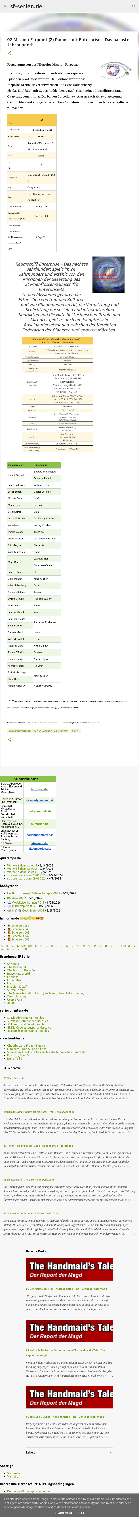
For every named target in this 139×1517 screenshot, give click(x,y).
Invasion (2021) (17, 986)
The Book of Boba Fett (22, 970)
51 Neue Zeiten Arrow (16, 1078)
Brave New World (18, 973)
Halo (10, 983)
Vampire (12, 1476)
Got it (81, 1513)
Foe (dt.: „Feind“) (18, 1055)
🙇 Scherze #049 (18, 929)
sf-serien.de (26, 6)
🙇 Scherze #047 (18, 936)
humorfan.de (40, 823)
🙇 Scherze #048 (18, 932)
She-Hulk (13, 963)
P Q (98, 945)
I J (60, 945)
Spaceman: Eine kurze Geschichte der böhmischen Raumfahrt (47, 1052)
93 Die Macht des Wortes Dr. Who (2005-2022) (30, 1213)
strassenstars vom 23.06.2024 (27, 875)
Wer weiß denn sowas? (22, 865)
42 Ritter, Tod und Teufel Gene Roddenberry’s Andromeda (38, 1145)
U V (132, 945)
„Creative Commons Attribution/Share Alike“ (49, 723)
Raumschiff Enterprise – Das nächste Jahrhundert (38, 731)
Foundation (14, 980)
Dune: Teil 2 (14, 1058)
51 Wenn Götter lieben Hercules (27, 1021)
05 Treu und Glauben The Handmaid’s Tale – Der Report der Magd (65, 1416)
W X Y (8, 949)
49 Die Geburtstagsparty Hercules (29, 1027)
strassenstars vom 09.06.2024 (27, 878)
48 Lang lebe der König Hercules (28, 1030)
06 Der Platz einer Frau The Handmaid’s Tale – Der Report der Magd (66, 1288)
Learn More (64, 1513)
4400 (10, 1003)
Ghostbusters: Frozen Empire (26, 1045)
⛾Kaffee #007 (16, 898)
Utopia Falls (15, 999)
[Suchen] (47, 6)
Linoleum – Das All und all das (27, 1048)
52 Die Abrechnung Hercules (25, 1017)
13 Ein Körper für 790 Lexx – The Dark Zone (28, 1179)
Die (30, 945)
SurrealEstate (16, 989)
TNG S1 (75, 731)
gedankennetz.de (40, 811)
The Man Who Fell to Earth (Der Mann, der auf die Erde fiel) (45, 993)
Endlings (12, 976)
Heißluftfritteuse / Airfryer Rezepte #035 (33, 893)
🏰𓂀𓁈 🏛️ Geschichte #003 (25, 910)
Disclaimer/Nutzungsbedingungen (29, 1491)
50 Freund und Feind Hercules (26, 1024)
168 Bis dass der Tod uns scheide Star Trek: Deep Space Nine (38, 1112)
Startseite (13, 1473)
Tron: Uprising (16, 996)
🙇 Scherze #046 (18, 939)
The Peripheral (16, 967)
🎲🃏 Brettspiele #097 (22, 906)
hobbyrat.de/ (39, 789)
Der (23, 945)
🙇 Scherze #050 (18, 925)
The (123, 945)
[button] (9, 53)
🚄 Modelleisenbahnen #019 (26, 902)
